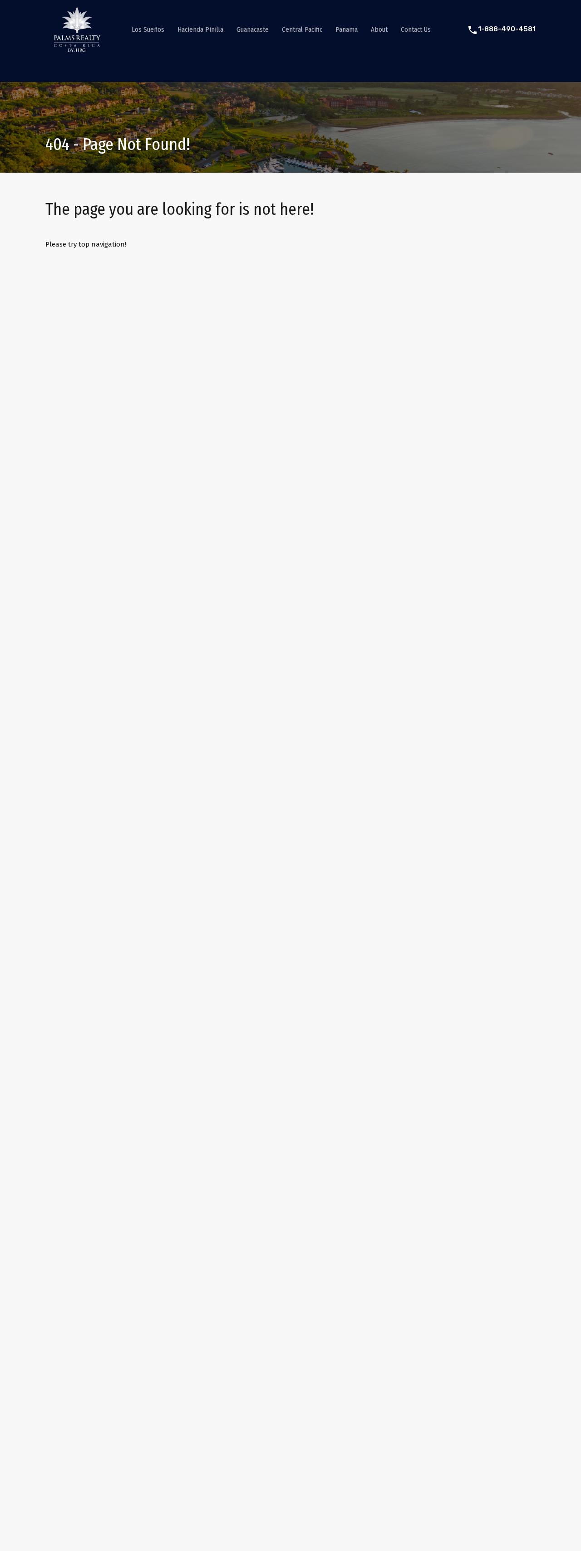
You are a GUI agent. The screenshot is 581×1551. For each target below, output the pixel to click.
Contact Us (416, 29)
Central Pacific (302, 29)
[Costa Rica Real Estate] (77, 48)
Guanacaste (252, 29)
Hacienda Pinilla (200, 29)
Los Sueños (148, 29)
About (379, 29)
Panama (346, 29)
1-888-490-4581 (507, 29)
